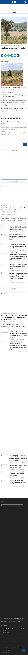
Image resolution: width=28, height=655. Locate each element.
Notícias (11, 646)
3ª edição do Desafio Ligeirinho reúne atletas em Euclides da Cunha (18, 266)
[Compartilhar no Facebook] (2, 55)
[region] (14, 166)
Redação (3, 50)
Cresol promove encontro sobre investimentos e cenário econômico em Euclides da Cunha (17, 237)
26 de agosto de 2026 (20, 270)
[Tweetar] (5, 55)
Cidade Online (4, 313)
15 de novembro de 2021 (12, 50)
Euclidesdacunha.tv (19, 646)
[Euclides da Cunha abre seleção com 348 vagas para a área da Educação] (4, 246)
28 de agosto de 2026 (11, 214)
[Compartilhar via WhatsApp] (8, 55)
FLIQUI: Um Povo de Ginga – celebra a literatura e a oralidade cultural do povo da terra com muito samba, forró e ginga (18, 345)
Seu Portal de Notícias (6, 650)
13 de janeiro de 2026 (20, 477)
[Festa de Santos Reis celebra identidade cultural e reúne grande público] (4, 473)
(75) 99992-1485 (6, 632)
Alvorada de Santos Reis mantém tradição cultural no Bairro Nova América (17, 482)
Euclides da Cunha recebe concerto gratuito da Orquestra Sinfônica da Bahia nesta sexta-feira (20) (18, 334)
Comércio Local (14, 647)
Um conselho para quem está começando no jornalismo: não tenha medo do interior (18, 227)
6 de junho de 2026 (11, 321)
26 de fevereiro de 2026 (20, 462)
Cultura (10, 313)
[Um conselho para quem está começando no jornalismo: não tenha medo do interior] (4, 227)
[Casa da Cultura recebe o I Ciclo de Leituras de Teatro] (4, 467)
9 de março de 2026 (19, 351)
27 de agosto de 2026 (20, 250)
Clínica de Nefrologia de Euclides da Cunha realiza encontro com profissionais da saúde (13, 210)
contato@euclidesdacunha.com (9, 635)
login (12, 121)
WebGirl (21, 647)
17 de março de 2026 (20, 339)
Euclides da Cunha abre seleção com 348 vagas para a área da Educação (18, 246)
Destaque (10, 45)
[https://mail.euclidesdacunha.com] (14, 0)
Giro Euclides (9, 205)
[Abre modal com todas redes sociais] (18, 55)
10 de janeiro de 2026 (20, 486)
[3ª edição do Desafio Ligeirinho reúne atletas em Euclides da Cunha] (4, 266)
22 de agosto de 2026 (20, 282)
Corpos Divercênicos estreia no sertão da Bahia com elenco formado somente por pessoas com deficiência (18, 457)
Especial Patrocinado (18, 45)
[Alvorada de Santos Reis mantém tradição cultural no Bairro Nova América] (4, 482)
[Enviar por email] (11, 55)
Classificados (4, 45)
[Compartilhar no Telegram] (15, 55)
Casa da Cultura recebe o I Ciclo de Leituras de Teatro (18, 466)
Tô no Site (7, 647)
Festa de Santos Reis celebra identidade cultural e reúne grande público (17, 473)
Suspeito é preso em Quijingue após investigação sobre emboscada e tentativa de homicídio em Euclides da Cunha (18, 276)
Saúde (14, 205)
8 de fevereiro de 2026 (20, 469)
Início (6, 646)
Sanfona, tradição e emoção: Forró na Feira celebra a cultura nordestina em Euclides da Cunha (14, 317)
